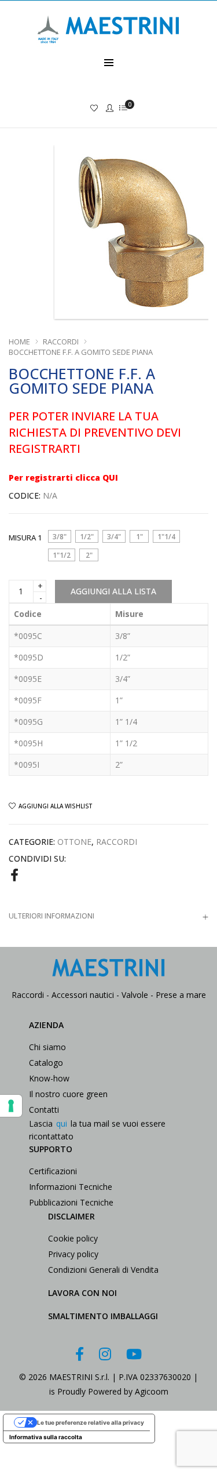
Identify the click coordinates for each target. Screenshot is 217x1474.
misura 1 (25, 537)
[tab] (108, 916)
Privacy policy (73, 1253)
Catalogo (46, 1062)
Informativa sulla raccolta (45, 1436)
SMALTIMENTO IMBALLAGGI (103, 1315)
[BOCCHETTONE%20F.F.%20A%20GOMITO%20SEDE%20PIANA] (14, 874)
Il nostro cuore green (68, 1093)
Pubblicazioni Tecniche (71, 1202)
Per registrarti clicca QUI (63, 477)
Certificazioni (53, 1171)
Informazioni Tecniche (70, 1186)
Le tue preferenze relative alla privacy (90, 1422)
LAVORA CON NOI (82, 1292)
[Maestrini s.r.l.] (108, 50)
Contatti (44, 1109)
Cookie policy (73, 1238)
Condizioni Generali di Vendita (103, 1269)
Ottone (74, 841)
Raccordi (61, 341)
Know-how (49, 1078)
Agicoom (151, 1391)
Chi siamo (47, 1046)
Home (19, 341)
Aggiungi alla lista (113, 591)
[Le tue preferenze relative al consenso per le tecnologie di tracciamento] (11, 1106)
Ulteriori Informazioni (51, 916)
